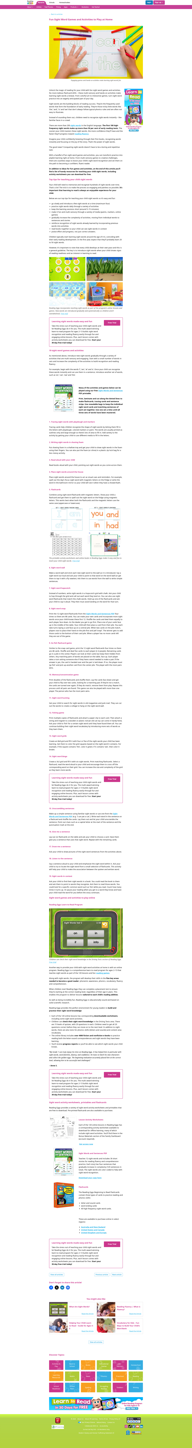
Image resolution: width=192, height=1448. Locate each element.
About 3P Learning (91, 1419)
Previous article (102, 1275)
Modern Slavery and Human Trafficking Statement (95, 1433)
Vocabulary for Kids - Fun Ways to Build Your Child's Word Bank (128, 1326)
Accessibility (104, 1426)
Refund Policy (101, 1422)
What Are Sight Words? (79, 1306)
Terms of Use (103, 1419)
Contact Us (111, 1422)
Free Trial (112, 322)
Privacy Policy (113, 1419)
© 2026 (73, 1419)
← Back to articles (56, 14)
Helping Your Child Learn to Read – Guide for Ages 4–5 (81, 1326)
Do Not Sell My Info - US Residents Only (96, 1429)
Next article (117, 1275)
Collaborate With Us (91, 1426)
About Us (80, 1419)
